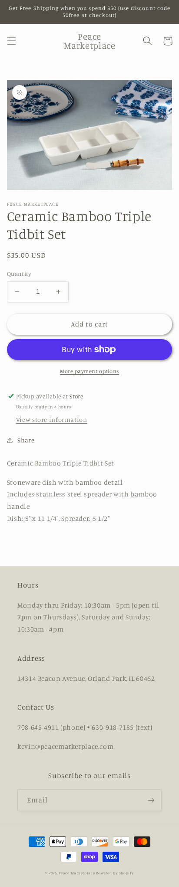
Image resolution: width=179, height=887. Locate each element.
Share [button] (26, 440)
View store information (51, 419)
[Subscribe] (151, 800)
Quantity (19, 273)
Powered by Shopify (114, 872)
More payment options (89, 371)
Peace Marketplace (77, 872)
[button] (11, 41)
